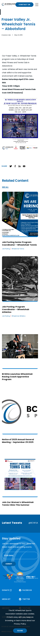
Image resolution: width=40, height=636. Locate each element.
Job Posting (6, 249)
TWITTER (26, 599)
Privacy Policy (20, 624)
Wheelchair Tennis (18, 249)
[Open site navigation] (36, 4)
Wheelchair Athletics (18, 316)
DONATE (5, 590)
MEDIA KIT (6, 599)
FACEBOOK (27, 590)
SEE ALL (5, 187)
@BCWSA (33, 523)
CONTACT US (24, 4)
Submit (9, 564)
